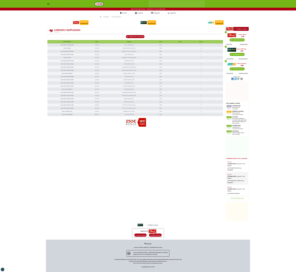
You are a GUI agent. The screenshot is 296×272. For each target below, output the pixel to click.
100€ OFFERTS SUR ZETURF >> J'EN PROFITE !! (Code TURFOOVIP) (148, 9)
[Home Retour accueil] (99, 4)
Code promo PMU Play (243, 58)
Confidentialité (153, 247)
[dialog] (2, 269)
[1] (231, 35)
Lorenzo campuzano (116, 16)
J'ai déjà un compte (155, 235)
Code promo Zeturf (244, 44)
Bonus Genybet (230, 73)
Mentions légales (143, 247)
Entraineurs (106, 16)
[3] (231, 64)
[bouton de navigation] (48, 4)
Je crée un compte (140, 235)
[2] (231, 50)
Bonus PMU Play (230, 58)
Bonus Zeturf (229, 44)
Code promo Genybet (243, 73)
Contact (136, 247)
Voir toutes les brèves (237, 198)
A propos (159, 247)
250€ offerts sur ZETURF (136, 36)
